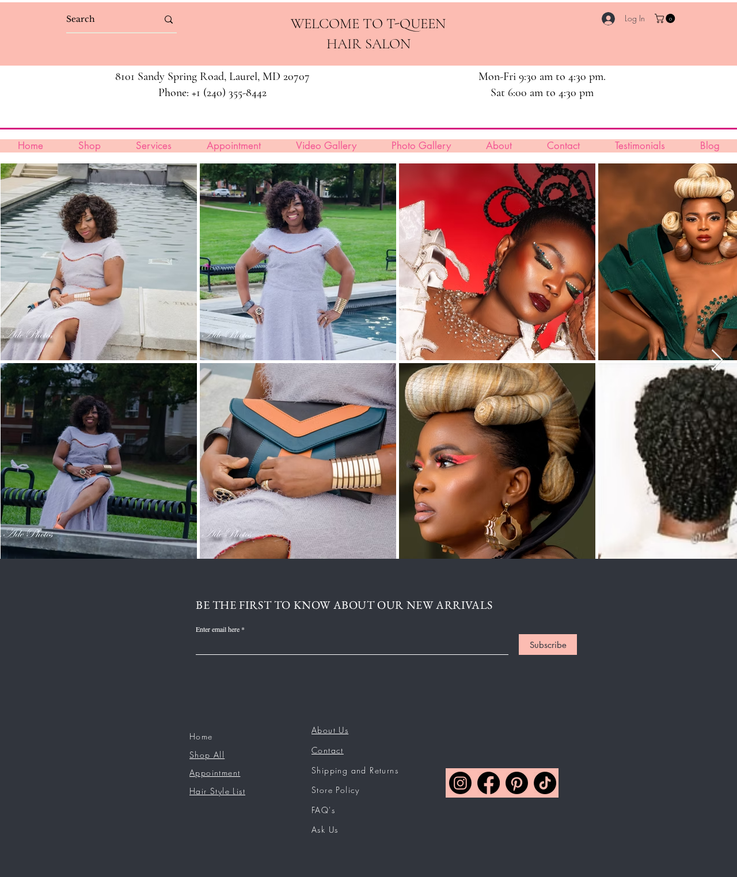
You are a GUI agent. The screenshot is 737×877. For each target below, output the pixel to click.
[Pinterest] (517, 783)
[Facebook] (488, 783)
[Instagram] (460, 783)
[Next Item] (717, 360)
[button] (666, 18)
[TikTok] (545, 783)
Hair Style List (217, 791)
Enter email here (218, 629)
